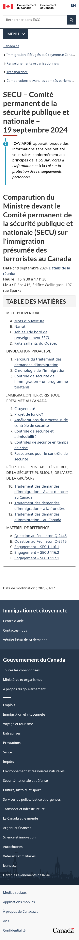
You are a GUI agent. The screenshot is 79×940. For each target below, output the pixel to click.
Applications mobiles (19, 902)
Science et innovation (19, 837)
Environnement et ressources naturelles (34, 771)
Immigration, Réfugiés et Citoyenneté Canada (41, 54)
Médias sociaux (15, 892)
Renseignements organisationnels (32, 63)
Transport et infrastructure (24, 809)
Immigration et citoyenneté (24, 714)
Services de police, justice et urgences (32, 799)
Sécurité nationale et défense (25, 780)
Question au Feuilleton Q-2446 (40, 535)
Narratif (21, 326)
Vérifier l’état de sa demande (25, 640)
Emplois (9, 705)
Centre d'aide (13, 621)
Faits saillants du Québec (36, 343)
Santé (7, 752)
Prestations (12, 743)
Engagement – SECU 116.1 (36, 546)
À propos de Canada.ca (20, 911)
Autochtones (13, 846)
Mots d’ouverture (29, 320)
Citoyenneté (24, 408)
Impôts (8, 761)
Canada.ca (11, 46)
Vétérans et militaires (19, 856)
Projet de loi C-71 (29, 414)
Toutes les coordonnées (21, 670)
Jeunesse (10, 865)
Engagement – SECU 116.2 (36, 552)
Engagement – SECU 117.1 (36, 558)
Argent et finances (17, 828)
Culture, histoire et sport (22, 790)
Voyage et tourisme (18, 724)
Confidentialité (14, 930)
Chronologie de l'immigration (39, 370)
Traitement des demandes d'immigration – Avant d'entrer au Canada (41, 492)
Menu (17, 34)
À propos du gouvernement (24, 689)
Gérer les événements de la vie (26, 875)
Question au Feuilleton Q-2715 (40, 541)
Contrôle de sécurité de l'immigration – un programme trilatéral (41, 382)
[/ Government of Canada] (29, 6)
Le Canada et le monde (20, 818)
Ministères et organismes (22, 679)
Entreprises (12, 733)
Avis (6, 921)
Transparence (17, 72)
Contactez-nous (15, 630)
